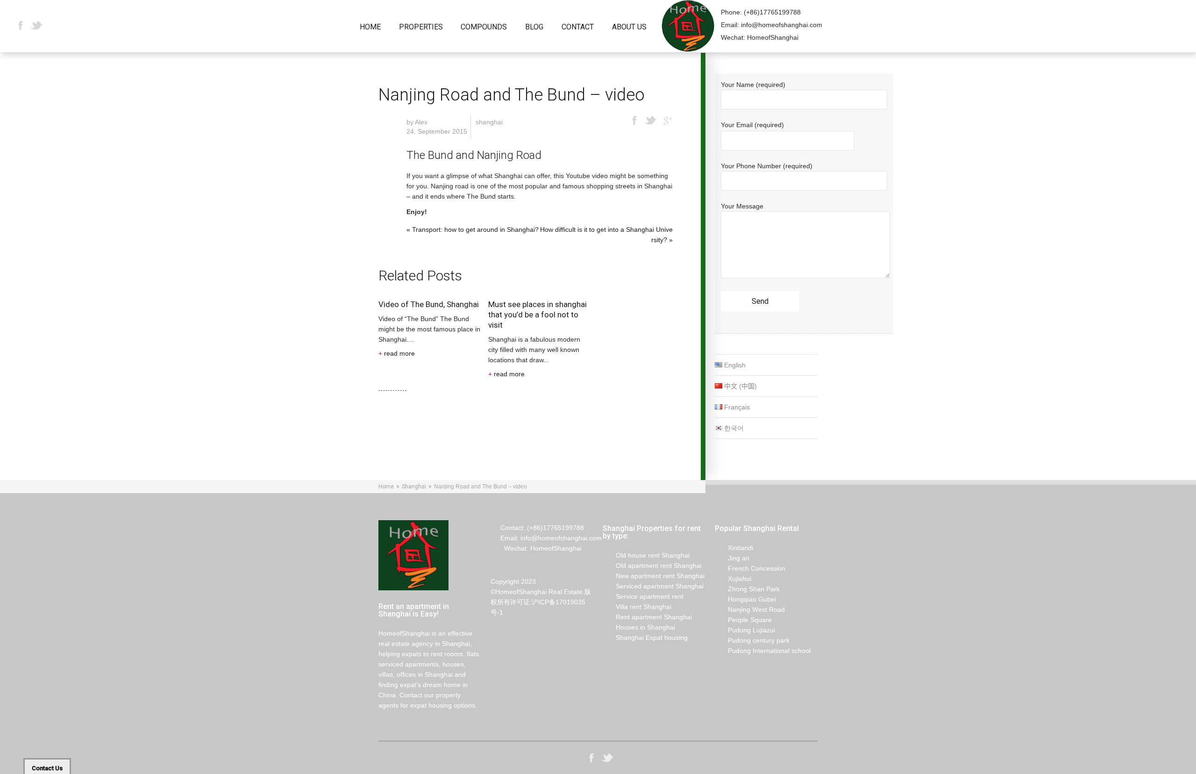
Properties (421, 27)
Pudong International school (763, 650)
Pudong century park (752, 640)
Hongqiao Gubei (745, 599)
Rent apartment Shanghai (647, 617)
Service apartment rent (643, 596)
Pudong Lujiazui (745, 630)
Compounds (484, 27)
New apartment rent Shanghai (654, 576)
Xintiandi (734, 548)
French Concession (750, 568)
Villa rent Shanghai (637, 606)
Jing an (732, 558)
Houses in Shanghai (639, 627)
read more (396, 353)
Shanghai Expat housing (645, 637)
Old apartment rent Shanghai (652, 565)
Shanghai (489, 122)
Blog (534, 27)
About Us (629, 27)
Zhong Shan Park (747, 589)
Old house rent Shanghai (646, 555)
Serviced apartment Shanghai (653, 586)
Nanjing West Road (750, 609)
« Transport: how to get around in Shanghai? (472, 229)
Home (370, 27)
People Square (743, 620)
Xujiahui (733, 578)
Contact (578, 27)
